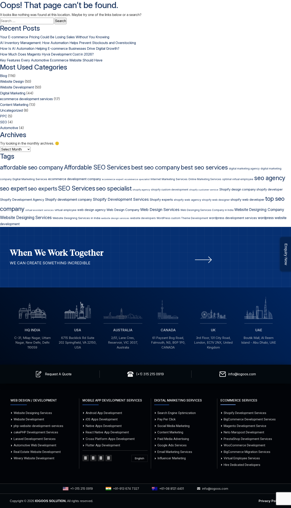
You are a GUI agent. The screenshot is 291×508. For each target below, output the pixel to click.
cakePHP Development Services (36, 432)
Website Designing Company (259, 209)
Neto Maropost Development (244, 432)
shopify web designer (216, 199)
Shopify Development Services (121, 199)
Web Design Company (123, 210)
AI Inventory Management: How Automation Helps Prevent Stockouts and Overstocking (68, 43)
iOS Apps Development (102, 419)
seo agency (269, 178)
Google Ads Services (172, 445)
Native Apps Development (104, 426)
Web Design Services (160, 209)
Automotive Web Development (35, 445)
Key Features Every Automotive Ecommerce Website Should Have (51, 60)
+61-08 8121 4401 (171, 489)
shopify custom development (169, 189)
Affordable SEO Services (97, 167)
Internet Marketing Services (169, 179)
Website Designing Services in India (76, 218)
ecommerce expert (113, 179)
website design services (115, 218)
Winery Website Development (34, 458)
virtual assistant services (39, 210)
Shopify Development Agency (22, 200)
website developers (143, 218)
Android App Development (104, 413)
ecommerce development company (74, 179)
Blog (3, 76)
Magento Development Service (245, 426)
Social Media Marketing (173, 426)
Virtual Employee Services (242, 458)
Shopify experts (161, 200)
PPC (3, 116)
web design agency (91, 210)
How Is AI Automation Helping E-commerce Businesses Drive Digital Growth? (59, 48)
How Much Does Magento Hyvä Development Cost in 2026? (47, 54)
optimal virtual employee (237, 179)
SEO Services (76, 188)
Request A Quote (58, 374)
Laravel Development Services (35, 439)
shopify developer (269, 189)
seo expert (13, 188)
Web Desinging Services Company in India (206, 210)
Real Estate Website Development (37, 452)
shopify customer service (203, 189)
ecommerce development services (26, 99)
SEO (3, 122)
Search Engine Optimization (176, 413)
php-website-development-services (38, 426)
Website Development (17, 87)
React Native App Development (107, 432)
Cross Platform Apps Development (110, 439)
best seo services (204, 167)
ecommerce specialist (137, 179)
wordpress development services (233, 218)
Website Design (12, 81)
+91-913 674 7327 (126, 489)
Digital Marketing (12, 93)
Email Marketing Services (174, 452)
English (139, 458)
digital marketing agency (244, 168)
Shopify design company (237, 189)
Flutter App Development (103, 445)
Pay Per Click (166, 419)
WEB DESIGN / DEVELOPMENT (33, 400)
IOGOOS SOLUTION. (50, 501)
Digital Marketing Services (30, 179)
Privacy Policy (270, 501)
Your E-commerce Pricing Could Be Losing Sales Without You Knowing (54, 37)
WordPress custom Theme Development (182, 218)
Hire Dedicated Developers (242, 465)
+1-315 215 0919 (81, 489)
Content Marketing (14, 104)
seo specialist (114, 188)
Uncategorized (11, 110)
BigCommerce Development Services (250, 419)
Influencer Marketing (171, 458)
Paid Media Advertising (173, 439)
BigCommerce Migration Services (247, 452)
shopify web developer (247, 200)
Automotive (9, 128)
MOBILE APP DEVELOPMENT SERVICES (112, 400)
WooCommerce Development (244, 445)
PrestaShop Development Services (248, 439)
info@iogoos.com (242, 374)
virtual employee (65, 210)
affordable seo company (31, 167)
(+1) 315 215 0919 (150, 374)
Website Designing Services (26, 217)
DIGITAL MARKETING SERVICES (178, 400)
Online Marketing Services (204, 179)
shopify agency (141, 189)
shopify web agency (187, 199)
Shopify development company (68, 200)
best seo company (155, 167)
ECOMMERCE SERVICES (238, 400)
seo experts (42, 188)
